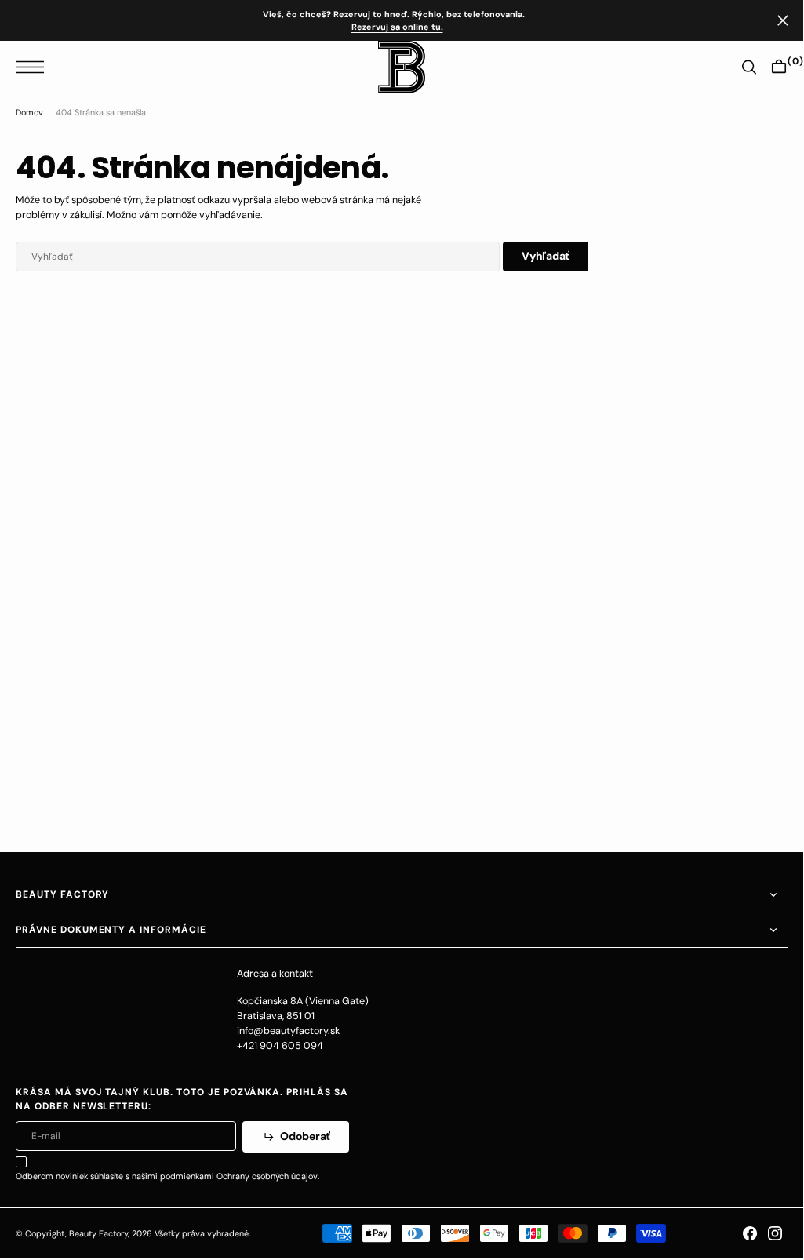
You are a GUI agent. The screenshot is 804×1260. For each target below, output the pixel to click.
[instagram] (775, 1233)
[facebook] (749, 1233)
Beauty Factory (98, 1233)
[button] (34, 67)
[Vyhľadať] (749, 67)
